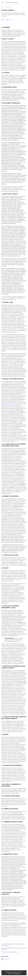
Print (10, 19)
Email (6, 19)
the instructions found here (7, 404)
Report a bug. (14, 952)
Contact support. (5, 945)
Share (2, 19)
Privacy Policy (6, 959)
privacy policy (17, 973)
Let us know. (4, 949)
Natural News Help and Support (11, 2)
